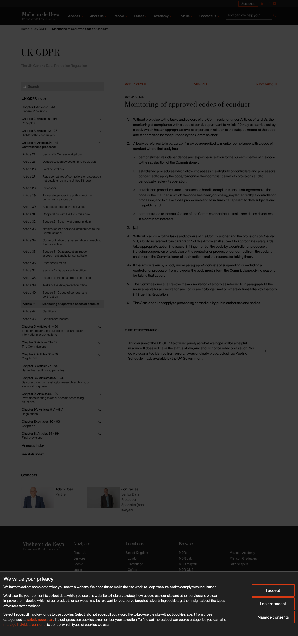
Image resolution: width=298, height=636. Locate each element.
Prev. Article (135, 84)
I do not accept (273, 603)
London (133, 558)
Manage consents (273, 617)
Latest (139, 16)
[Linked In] (262, 3)
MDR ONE (186, 569)
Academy (161, 16)
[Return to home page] (40, 16)
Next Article (266, 84)
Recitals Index (33, 454)
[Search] (274, 16)
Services (73, 16)
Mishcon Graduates (243, 558)
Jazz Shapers (239, 564)
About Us (80, 552)
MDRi (183, 552)
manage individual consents (24, 624)
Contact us (207, 16)
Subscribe (248, 3)
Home (25, 28)
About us (97, 16)
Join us (184, 16)
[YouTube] (274, 3)
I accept (273, 590)
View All (201, 84)
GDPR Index (34, 98)
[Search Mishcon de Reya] (251, 16)
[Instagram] (268, 3)
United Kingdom (137, 552)
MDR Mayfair (188, 564)
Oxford (132, 569)
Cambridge (135, 564)
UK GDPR (40, 28)
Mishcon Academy (242, 552)
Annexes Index (33, 445)
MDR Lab (185, 558)
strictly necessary (40, 619)
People (119, 16)
